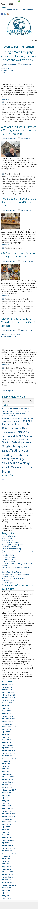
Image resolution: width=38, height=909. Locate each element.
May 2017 (7, 800)
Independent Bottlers (13, 423)
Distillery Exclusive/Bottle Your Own (14, 175)
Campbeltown (7, 411)
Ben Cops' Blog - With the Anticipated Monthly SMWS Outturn (15, 575)
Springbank (6, 451)
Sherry (19, 114)
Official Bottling (17, 104)
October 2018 (8, 756)
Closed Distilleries (8, 413)
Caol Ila (14, 411)
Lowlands (5, 432)
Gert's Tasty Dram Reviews (12, 572)
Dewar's (27, 413)
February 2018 (8, 777)
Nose (19, 112)
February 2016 (8, 840)
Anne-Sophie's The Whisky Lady (13, 578)
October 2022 (8, 687)
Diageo (17, 304)
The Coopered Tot (9, 559)
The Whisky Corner (9, 547)
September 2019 (9, 727)
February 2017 (8, 808)
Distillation (16, 184)
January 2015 (8, 874)
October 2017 (8, 787)
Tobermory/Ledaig (22, 107)
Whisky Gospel (7, 540)
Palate (26, 112)
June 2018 (7, 766)
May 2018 (7, 769)
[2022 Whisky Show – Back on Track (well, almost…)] (19, 272)
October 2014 (8, 882)
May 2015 (7, 864)
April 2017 (7, 803)
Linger (13, 112)
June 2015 (7, 861)
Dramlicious (6, 580)
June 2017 (7, 798)
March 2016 (7, 837)
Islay (21, 308)
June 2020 (7, 705)
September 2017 (9, 790)
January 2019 (8, 748)
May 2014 (7, 895)
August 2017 (8, 792)
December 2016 (9, 814)
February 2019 (8, 745)
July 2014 (6, 890)
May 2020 (7, 708)
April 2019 (7, 740)
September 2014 (9, 885)
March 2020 (7, 713)
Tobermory (20, 117)
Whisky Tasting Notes (12, 109)
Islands (29, 109)
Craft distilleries (20, 414)
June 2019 (7, 734)
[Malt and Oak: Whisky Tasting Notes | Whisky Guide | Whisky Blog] (19, 26)
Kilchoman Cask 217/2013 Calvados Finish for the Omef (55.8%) (18, 322)
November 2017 (9, 785)
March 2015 (7, 869)
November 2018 (9, 753)
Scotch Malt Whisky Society (20, 439)
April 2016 (7, 835)
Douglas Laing (23, 416)
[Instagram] (8, 14)
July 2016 (6, 827)
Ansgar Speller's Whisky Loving (13, 544)
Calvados (6, 373)
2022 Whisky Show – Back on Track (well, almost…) (18, 254)
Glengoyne (24, 418)
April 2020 (7, 711)
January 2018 (8, 779)
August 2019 (8, 729)
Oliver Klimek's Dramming (11, 549)
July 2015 (6, 858)
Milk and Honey (12, 432)
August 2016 (8, 824)
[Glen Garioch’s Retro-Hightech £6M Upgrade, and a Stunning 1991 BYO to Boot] (19, 149)
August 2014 (8, 888)
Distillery (9, 102)
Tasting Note (8, 117)
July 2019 (6, 732)
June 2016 (7, 829)
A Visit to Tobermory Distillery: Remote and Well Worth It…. (19, 58)
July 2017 (6, 795)
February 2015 (8, 872)
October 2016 (8, 819)
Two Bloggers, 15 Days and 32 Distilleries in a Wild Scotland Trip (18, 202)
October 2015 (8, 851)
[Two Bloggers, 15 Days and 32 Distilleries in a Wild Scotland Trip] (19, 221)
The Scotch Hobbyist (9, 561)
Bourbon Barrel (19, 301)
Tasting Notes (12, 454)
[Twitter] (5, 14)
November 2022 (9, 684)
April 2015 (7, 866)
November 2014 (9, 880)
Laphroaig (15, 428)
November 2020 (9, 697)
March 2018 (7, 774)
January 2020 (8, 716)
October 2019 (8, 724)
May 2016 (7, 832)
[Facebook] (2, 14)
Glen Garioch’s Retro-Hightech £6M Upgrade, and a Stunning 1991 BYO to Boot (18, 130)
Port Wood (8, 439)
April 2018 (7, 771)
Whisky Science (7, 538)
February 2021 (8, 692)
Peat (33, 112)
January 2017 (8, 811)
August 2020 (8, 703)
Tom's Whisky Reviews (10, 542)
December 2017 (9, 782)
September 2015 (9, 853)
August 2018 (8, 761)
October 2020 (8, 700)
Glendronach (6, 418)
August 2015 (8, 856)
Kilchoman (10, 368)
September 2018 (9, 758)
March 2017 (7, 806)
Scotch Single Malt (13, 248)
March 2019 (7, 742)
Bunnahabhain (24, 409)
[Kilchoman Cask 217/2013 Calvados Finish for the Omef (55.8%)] (19, 341)
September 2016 (9, 822)
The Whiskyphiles (8, 582)
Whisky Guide (29, 119)
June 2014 (7, 893)
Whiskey (31, 117)
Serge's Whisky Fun (9, 536)
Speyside (23, 446)
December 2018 (9, 750)
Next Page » (7, 390)
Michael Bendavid (9, 65)
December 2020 (9, 695)
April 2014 (7, 898)
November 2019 (9, 721)
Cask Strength (22, 411)
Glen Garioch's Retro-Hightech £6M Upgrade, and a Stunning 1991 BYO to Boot (18, 8)
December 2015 (9, 845)
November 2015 (9, 848)
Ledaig (5, 112)
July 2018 (6, 763)
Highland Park (15, 421)
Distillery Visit (20, 102)
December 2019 (9, 719)
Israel (27, 308)
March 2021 (7, 690)
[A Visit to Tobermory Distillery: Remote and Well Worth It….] (19, 75)
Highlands (8, 186)
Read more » (5, 99)
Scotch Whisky (8, 114)
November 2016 (9, 816)
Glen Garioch (13, 179)
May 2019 (7, 737)
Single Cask (25, 370)
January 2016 (8, 843)
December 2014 (9, 877)
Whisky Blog (15, 119)
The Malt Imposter (9, 557)
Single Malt (29, 114)
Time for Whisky (8, 555)
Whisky (5, 119)
